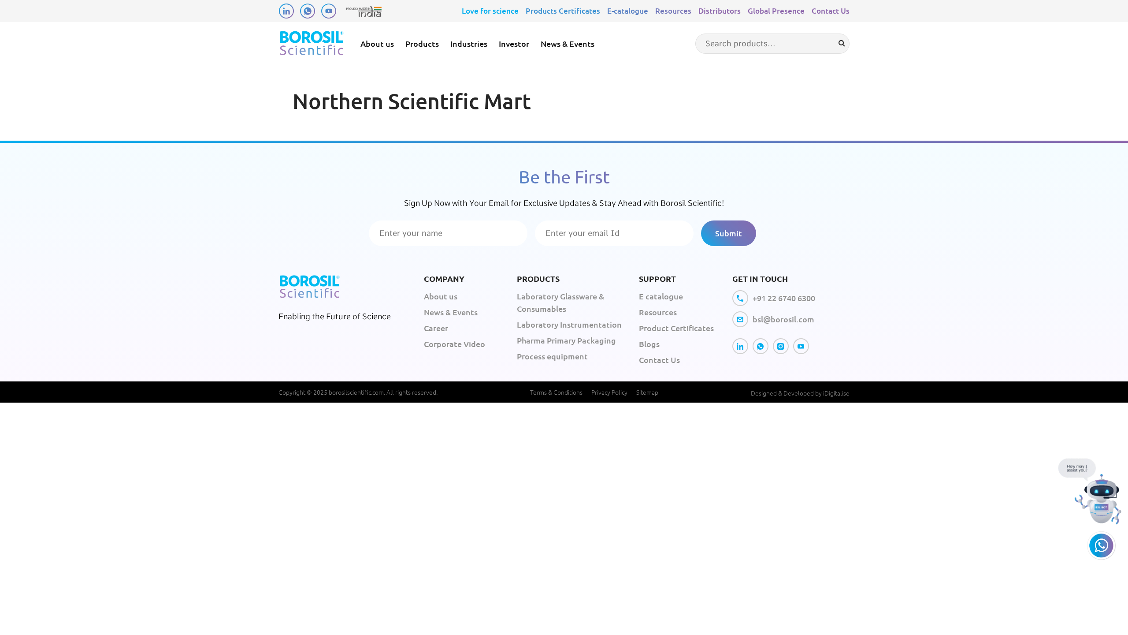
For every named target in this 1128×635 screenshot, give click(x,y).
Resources (673, 11)
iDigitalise (836, 392)
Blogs (649, 344)
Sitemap (647, 392)
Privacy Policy (609, 392)
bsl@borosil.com (783, 319)
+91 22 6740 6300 (784, 298)
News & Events (567, 43)
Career (436, 328)
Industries (468, 43)
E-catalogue (627, 11)
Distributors (719, 11)
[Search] (842, 43)
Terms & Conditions (556, 392)
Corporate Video (454, 344)
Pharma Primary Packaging (566, 340)
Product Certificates (676, 328)
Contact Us (831, 11)
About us (377, 43)
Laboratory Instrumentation (569, 324)
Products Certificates (563, 11)
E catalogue (661, 296)
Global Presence (776, 11)
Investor (514, 43)
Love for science (490, 11)
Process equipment (552, 356)
